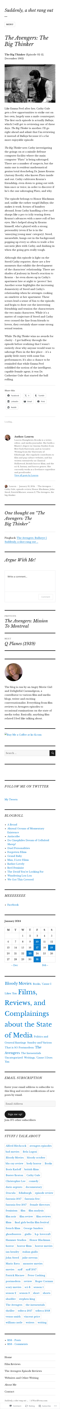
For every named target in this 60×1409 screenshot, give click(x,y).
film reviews (43, 1216)
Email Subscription (23, 1078)
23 (30, 953)
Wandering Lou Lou (19, 875)
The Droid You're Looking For (25, 871)
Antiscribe (13, 836)
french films (13, 1228)
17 (37, 947)
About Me (10, 1384)
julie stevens (30, 1257)
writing (42, 1322)
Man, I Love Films (18, 860)
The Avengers (44, 486)
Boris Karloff (13, 1169)
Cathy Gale (10, 489)
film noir (11, 1216)
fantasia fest (32, 1198)
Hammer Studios (16, 1240)
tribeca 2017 (25, 1310)
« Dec (14, 965)
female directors (40, 1204)
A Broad (12, 824)
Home (8, 1357)
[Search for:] (27, 753)
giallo (28, 1234)
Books (48, 1163)
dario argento (14, 1187)
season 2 (31, 492)
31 (37, 959)
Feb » (45, 965)
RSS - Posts (14, 1340)
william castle (14, 1322)
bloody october (36, 1157)
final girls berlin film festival (32, 1222)
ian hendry (12, 1251)
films (8, 1222)
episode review (23, 489)
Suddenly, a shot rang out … (29, 13)
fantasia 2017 (13, 1198)
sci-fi (27, 1287)
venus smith (13, 1316)
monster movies (33, 1263)
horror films (24, 1246)
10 (37, 941)
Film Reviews (13, 1364)
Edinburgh (25, 1193)
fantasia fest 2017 (16, 1204)
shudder (11, 1299)
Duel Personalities (18, 848)
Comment (45, 597)
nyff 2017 (31, 1269)
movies (10, 1269)
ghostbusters (13, 1234)
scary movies (13, 1287)
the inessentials (35, 1304)
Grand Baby (14, 856)
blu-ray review (14, 1163)
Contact (9, 1391)
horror (10, 1246)
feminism (11, 1210)
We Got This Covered (20, 879)
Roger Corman (44, 1281)
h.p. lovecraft (43, 1234)
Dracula (10, 1193)
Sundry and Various (39, 1042)
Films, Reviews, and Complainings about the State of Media (28, 1013)
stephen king (27, 1299)
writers (30, 1322)
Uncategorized (14, 1057)
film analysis (36, 1210)
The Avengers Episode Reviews (23, 1371)
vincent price (32, 1316)
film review (26, 1216)
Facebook (13, 904)
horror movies (43, 1246)
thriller (10, 1310)
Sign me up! (15, 1114)
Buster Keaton (14, 1175)
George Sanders (33, 1228)
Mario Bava (13, 1263)
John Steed (12, 1257)
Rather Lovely (15, 863)
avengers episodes (41, 1145)
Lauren (12, 486)
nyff (20, 1269)
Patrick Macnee (18, 492)
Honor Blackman (40, 489)
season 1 (39, 1287)
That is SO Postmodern (19, 1047)
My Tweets (11, 799)
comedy (33, 1181)
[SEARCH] (52, 753)
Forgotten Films (17, 852)
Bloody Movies (18, 983)
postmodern (13, 1281)
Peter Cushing (36, 1275)
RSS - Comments (17, 1344)
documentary (34, 1187)
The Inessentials (31, 1053)
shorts (46, 1293)
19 (51, 947)
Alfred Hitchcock (16, 1145)
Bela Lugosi (30, 1151)
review (28, 1281)
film (23, 1210)
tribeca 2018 (42, 1310)
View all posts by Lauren (26, 475)
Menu (9, 24)
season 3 (24, 1293)
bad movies (12, 1151)
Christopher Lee (16, 1181)
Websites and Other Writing (22, 1377)
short (36, 1293)
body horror (34, 1163)
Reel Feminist (15, 867)
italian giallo (30, 1251)
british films (31, 1169)
